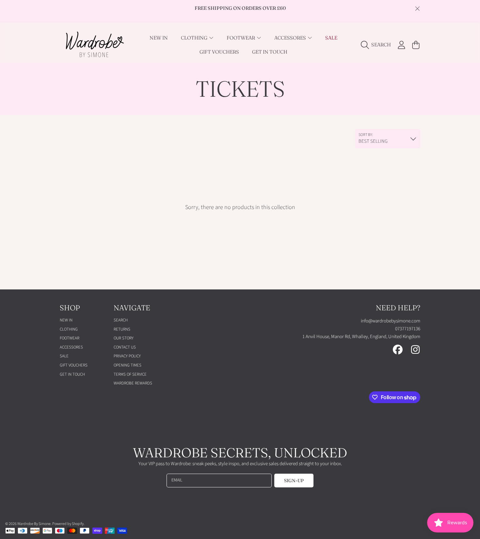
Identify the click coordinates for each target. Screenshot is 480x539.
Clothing (194, 38)
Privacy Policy (127, 356)
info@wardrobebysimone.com (390, 321)
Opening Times (127, 365)
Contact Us (125, 347)
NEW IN (66, 320)
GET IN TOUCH (72, 374)
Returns (122, 329)
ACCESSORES (290, 38)
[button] (377, 45)
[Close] (417, 8)
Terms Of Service (130, 374)
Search (121, 320)
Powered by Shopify (68, 524)
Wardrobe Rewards (133, 383)
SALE (64, 356)
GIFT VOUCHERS (74, 365)
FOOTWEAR (241, 38)
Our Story (124, 338)
